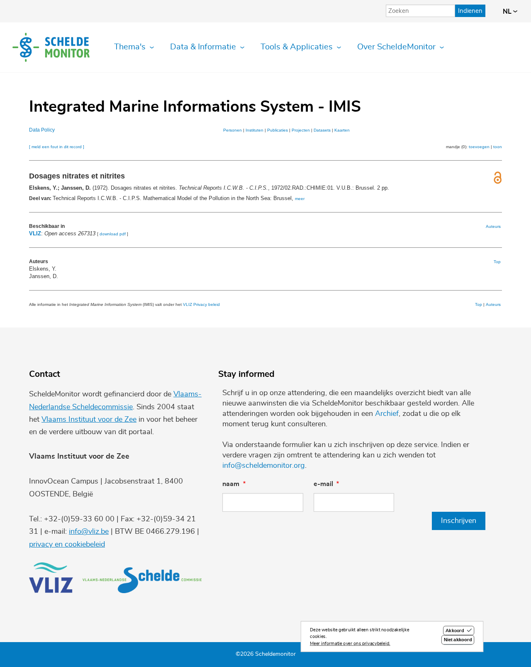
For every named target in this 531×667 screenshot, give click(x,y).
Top (497, 261)
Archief (387, 414)
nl (508, 11)
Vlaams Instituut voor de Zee (88, 419)
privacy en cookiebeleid (67, 544)
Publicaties (277, 130)
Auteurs (493, 226)
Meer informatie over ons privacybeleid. (350, 643)
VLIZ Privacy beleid (201, 304)
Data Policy (42, 130)
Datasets (322, 130)
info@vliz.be (89, 531)
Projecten (301, 130)
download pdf (113, 234)
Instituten (254, 130)
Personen (232, 130)
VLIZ (35, 233)
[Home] (51, 47)
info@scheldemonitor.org (263, 465)
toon (497, 146)
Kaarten (342, 130)
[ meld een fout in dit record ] (56, 146)
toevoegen (479, 146)
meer (299, 198)
